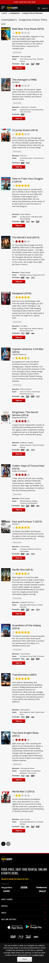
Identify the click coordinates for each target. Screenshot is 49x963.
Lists (5, 13)
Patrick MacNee (37, 110)
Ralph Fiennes (25, 110)
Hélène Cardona (34, 549)
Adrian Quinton (25, 445)
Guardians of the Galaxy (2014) (26, 627)
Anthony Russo (26, 389)
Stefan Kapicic (37, 328)
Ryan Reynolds (25, 328)
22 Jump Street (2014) (25, 130)
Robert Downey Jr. (27, 394)
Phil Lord (23, 156)
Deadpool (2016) (21, 293)
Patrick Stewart (25, 501)
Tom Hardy (24, 59)
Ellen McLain (31, 605)
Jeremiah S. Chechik (28, 107)
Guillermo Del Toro (27, 602)
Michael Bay (25, 710)
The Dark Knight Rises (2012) (25, 734)
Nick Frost (40, 275)
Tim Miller (23, 326)
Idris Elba (23, 605)
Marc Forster (25, 819)
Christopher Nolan (27, 768)
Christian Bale (25, 771)
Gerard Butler (25, 219)
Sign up (19, 68)
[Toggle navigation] (3, 7)
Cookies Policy (38, 955)
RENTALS (4, 906)
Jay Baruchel (25, 217)
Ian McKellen (32, 503)
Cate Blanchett (36, 217)
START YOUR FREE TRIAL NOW (24, 2)
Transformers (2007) (24, 674)
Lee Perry (32, 59)
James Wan (25, 546)
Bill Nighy (23, 275)
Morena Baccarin (26, 331)
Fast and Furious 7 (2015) (27, 521)
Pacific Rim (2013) (22, 569)
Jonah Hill (37, 158)
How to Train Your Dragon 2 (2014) (27, 180)
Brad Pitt (23, 822)
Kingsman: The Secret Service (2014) (25, 413)
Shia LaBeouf (25, 712)
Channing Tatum (26, 158)
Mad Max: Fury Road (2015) (28, 28)
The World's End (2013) (25, 237)
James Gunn (25, 654)
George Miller (25, 56)
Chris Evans (35, 392)
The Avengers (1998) (24, 79)
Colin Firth (35, 445)
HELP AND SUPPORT (8, 919)
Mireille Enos (31, 822)
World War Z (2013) (23, 791)
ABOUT (3, 912)
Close (24, 959)
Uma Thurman (25, 112)
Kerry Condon (25, 392)
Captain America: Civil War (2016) (27, 350)
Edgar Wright (25, 272)
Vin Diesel (23, 549)
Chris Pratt (32, 656)
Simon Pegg (32, 275)
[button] (38, 8)
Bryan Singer (25, 498)
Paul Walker (24, 551)
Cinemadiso (15, 13)
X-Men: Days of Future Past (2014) (28, 467)
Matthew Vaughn (26, 443)
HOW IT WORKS (6, 899)
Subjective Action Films (33, 13)
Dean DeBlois (25, 214)
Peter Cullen (35, 712)
